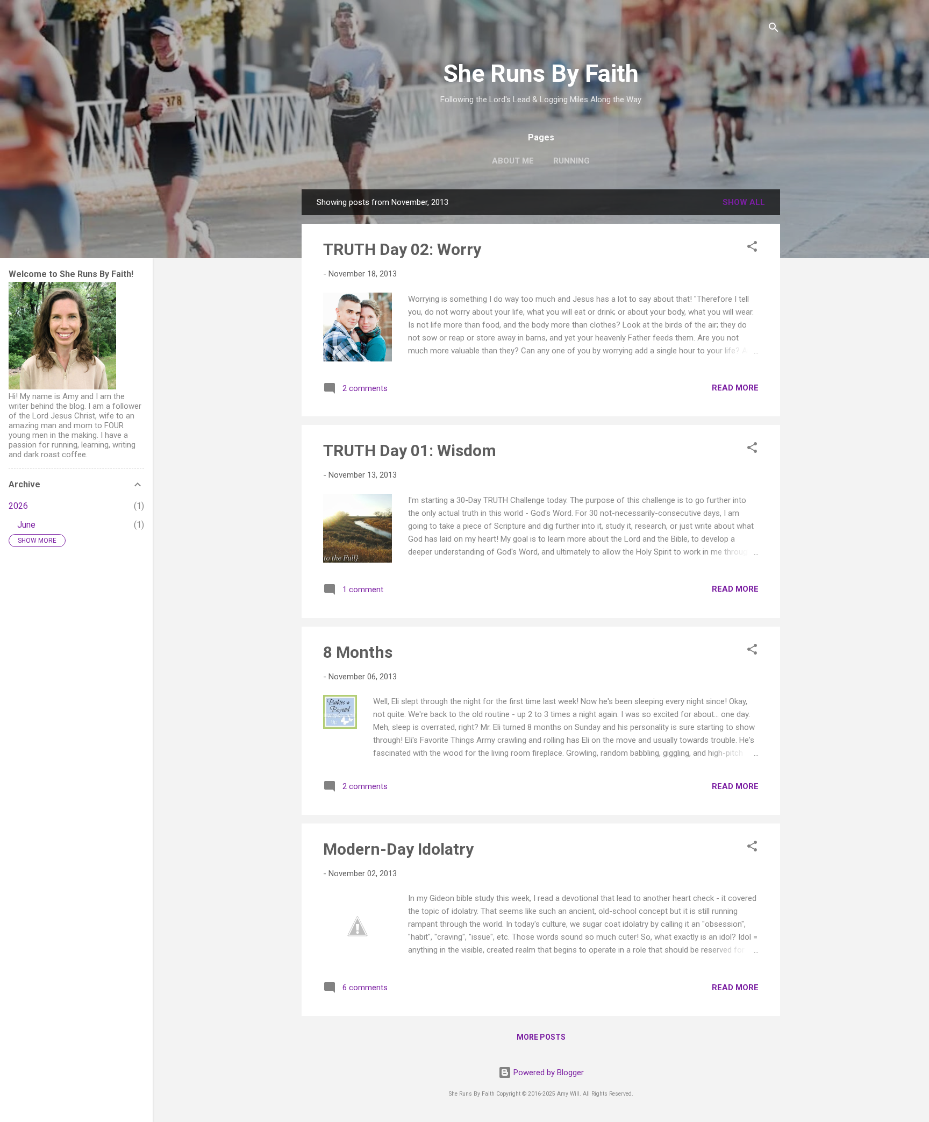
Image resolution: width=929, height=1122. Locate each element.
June (26, 525)
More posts (541, 1037)
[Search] (773, 29)
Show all (744, 202)
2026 (18, 506)
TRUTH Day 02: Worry (402, 249)
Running (571, 161)
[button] (752, 248)
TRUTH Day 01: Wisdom (409, 450)
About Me (513, 161)
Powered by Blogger (547, 1072)
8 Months (357, 652)
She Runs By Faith (541, 73)
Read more (735, 388)
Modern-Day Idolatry (398, 849)
